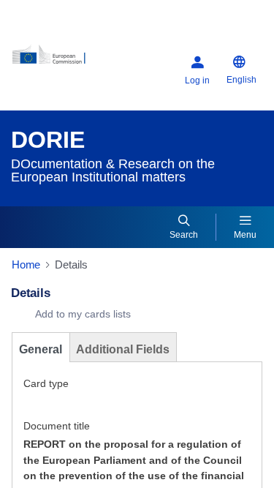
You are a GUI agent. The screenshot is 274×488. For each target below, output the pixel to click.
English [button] (241, 80)
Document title (56, 426)
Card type (46, 383)
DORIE (48, 140)
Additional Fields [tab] (123, 349)
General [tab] (40, 349)
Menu (245, 235)
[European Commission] (55, 59)
